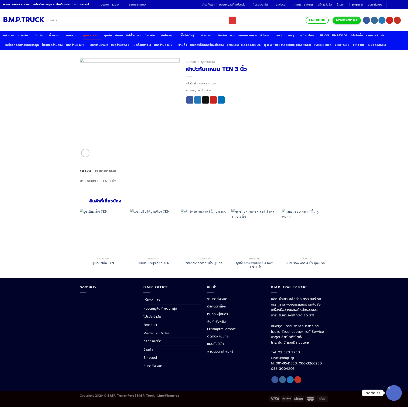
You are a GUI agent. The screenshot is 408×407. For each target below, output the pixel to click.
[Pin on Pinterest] (213, 100)
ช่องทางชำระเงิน (105, 171)
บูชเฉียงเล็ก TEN (103, 263)
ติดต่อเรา (281, 5)
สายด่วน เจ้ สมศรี (220, 351)
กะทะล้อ (22, 35)
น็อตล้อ (149, 35)
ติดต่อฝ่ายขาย (218, 336)
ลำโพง (264, 35)
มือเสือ (222, 35)
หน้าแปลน (307, 35)
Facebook (323, 45)
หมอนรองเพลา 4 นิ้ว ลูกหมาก (305, 263)
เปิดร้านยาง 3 (120, 45)
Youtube (342, 45)
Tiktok (358, 45)
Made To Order (304, 5)
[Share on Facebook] (190, 100)
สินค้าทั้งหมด (375, 5)
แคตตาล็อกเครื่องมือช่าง (207, 45)
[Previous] (80, 243)
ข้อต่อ (38, 35)
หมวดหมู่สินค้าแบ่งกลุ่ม (232, 5)
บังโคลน (166, 35)
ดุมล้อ (108, 35)
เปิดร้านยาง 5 (163, 45)
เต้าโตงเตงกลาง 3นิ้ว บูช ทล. (204, 263)
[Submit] (232, 20)
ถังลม (119, 35)
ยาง (232, 35)
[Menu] (401, 4)
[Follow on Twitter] (381, 20)
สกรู (291, 35)
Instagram (376, 45)
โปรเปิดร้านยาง (52, 45)
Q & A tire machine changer (287, 45)
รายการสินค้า (375, 35)
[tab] (86, 171)
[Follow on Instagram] (374, 20)
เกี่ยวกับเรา (208, 5)
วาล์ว (278, 35)
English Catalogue (244, 45)
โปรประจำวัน (261, 5)
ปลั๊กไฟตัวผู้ (186, 35)
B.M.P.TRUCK (22, 20)
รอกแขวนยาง (247, 35)
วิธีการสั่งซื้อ (325, 5)
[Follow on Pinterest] (389, 20)
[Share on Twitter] (197, 100)
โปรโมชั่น (357, 35)
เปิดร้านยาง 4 (141, 45)
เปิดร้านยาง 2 (99, 45)
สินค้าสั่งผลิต (216, 321)
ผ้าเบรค (206, 35)
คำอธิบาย (86, 171)
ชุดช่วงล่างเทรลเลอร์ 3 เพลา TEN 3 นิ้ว (254, 265)
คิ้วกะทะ (54, 35)
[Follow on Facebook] (366, 20)
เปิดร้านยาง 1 (75, 45)
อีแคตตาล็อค (216, 306)
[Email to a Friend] (205, 100)
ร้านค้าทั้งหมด (217, 299)
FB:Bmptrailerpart (221, 329)
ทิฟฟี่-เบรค (134, 35)
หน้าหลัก (191, 62)
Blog (324, 35)
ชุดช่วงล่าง (90, 35)
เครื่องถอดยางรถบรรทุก (22, 45)
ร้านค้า (340, 5)
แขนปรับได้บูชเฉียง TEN (153, 263)
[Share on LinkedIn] (221, 100)
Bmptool (357, 5)
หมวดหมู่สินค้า (217, 314)
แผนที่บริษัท (215, 343)
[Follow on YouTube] (397, 20)
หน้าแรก (8, 35)
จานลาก (71, 35)
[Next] (328, 243)
